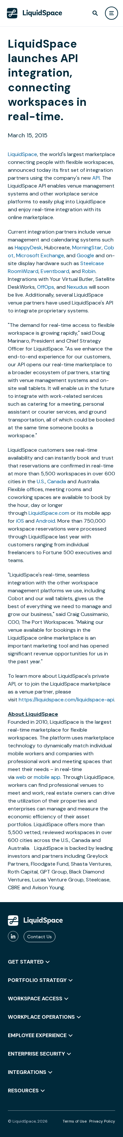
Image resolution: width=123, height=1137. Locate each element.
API (96, 177)
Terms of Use (75, 1121)
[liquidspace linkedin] (13, 936)
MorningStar (87, 247)
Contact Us (39, 937)
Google (85, 255)
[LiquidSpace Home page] (34, 13)
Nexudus (77, 287)
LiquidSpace (22, 154)
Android (45, 520)
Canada (56, 481)
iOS (20, 520)
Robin (88, 271)
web (21, 777)
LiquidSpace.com (49, 513)
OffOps (45, 287)
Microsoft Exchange (40, 255)
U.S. (41, 481)
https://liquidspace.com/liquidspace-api (66, 699)
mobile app (47, 777)
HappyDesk (28, 247)
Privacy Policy (102, 1121)
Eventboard (55, 271)
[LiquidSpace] (35, 920)
